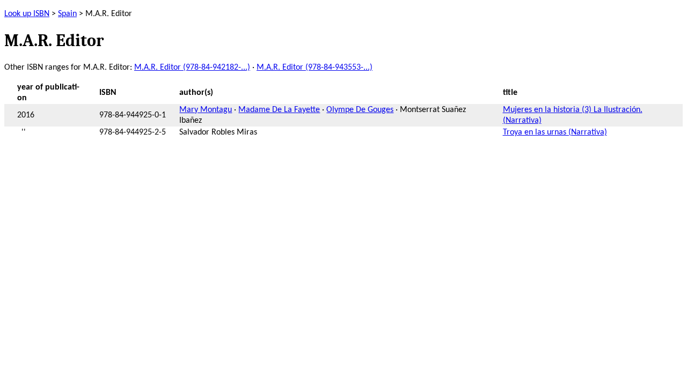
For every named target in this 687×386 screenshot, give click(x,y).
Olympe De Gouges (359, 110)
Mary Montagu (205, 110)
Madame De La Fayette (279, 110)
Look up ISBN (26, 14)
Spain (67, 14)
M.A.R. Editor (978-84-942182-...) (192, 67)
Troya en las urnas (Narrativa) (555, 132)
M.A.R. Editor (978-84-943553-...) (314, 67)
